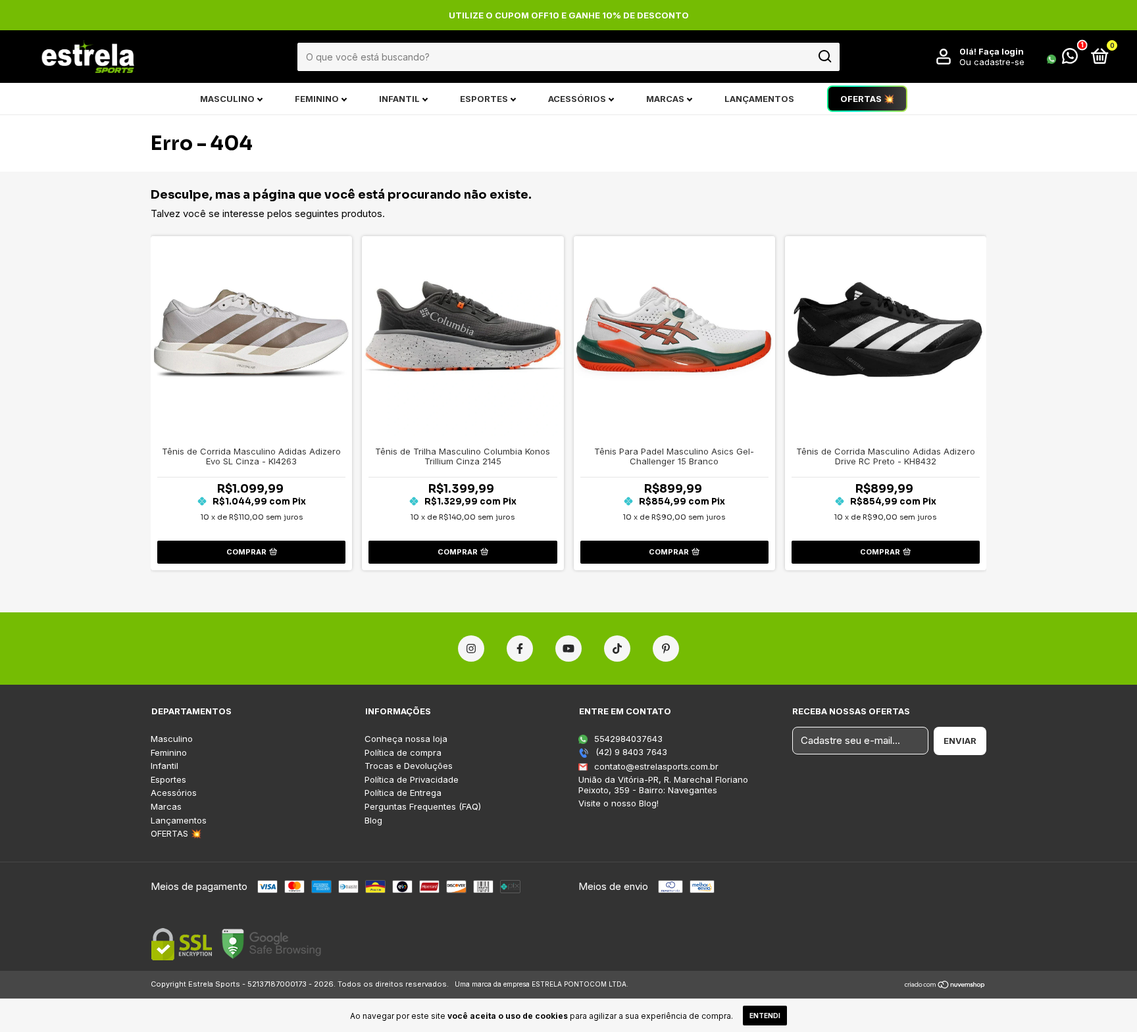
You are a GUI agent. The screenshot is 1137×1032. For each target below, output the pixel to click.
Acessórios (577, 98)
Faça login (1001, 51)
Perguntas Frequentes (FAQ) (423, 807)
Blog (373, 820)
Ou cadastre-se (991, 62)
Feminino (317, 98)
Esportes (484, 98)
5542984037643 (627, 738)
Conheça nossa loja (406, 739)
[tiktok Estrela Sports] (617, 648)
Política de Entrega (403, 793)
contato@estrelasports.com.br (656, 766)
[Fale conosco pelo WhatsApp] (1062, 58)
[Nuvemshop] (945, 985)
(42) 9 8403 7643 (630, 752)
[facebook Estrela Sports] (520, 648)
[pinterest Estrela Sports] (666, 648)
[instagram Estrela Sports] (471, 648)
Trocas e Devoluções (409, 766)
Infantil (399, 98)
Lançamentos (759, 98)
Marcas (665, 98)
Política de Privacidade (412, 780)
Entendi (764, 1016)
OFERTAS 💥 (867, 98)
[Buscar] (824, 56)
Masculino (227, 98)
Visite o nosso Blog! (618, 803)
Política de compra (403, 753)
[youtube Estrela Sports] (568, 648)
